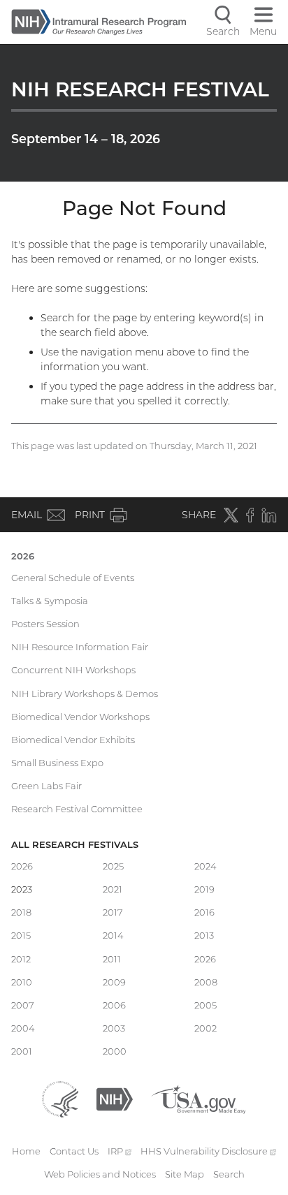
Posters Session (45, 623)
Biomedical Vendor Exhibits (73, 739)
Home (26, 1151)
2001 (21, 1051)
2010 (21, 982)
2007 (22, 1005)
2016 (204, 912)
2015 (21, 935)
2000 (115, 1051)
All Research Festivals (74, 844)
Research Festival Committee (77, 808)
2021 (112, 889)
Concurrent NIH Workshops (73, 669)
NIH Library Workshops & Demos (84, 693)
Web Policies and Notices (100, 1174)
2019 (204, 889)
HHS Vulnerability (208, 1151)
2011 (112, 959)
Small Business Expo (57, 762)
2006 (114, 1005)
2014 (113, 935)
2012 (21, 959)
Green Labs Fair (46, 785)
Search (229, 1174)
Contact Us (74, 1151)
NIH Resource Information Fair (79, 646)
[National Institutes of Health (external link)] (114, 1098)
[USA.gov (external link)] (198, 1098)
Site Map (184, 1174)
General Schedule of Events (72, 577)
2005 (205, 1005)
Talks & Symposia (49, 600)
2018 (21, 912)
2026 (22, 556)
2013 (204, 935)
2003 (114, 1028)
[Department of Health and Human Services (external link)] (60, 1098)
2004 (23, 1028)
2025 (113, 866)
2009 (114, 982)
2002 (205, 1028)
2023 (21, 889)
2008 (205, 982)
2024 (205, 866)
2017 (113, 912)
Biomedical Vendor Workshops (80, 716)
